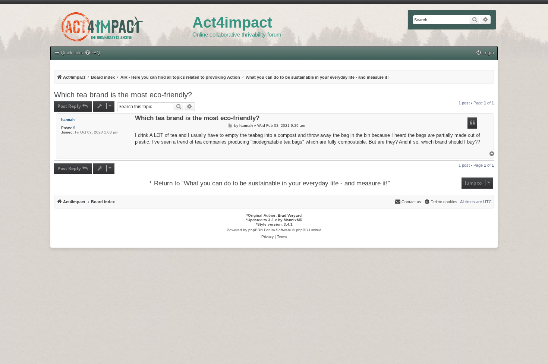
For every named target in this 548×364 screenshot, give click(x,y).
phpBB (254, 230)
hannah (68, 119)
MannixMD (293, 220)
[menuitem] (92, 53)
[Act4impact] (121, 26)
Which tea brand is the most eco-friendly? (123, 94)
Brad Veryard (290, 215)
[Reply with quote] (472, 123)
